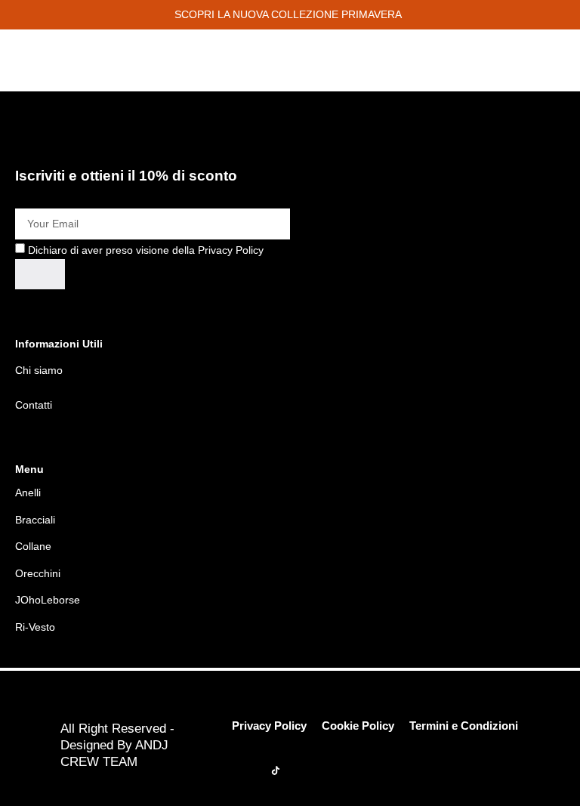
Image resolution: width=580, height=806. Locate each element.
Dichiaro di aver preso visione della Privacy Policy (146, 249)
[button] (290, 14)
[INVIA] (40, 274)
